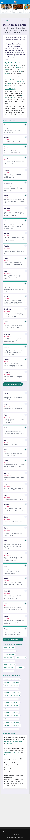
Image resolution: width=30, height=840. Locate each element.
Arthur (17, 79)
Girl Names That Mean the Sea (12, 679)
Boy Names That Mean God (11, 712)
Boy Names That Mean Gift (11, 699)
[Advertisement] (15, 810)
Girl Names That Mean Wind (11, 685)
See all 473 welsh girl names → (12, 384)
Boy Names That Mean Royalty (11, 702)
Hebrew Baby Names (9, 654)
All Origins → (20, 667)
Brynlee (7, 73)
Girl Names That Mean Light (11, 719)
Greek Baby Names (21, 657)
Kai (5, 85)
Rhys (23, 81)
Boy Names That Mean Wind (11, 729)
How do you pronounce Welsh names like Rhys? (13, 760)
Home (4, 21)
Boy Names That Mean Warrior (12, 695)
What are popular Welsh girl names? (14, 737)
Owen (6, 79)
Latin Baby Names (8, 657)
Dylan (10, 79)
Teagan (17, 65)
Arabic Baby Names (9, 661)
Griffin (19, 81)
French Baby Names (9, 667)
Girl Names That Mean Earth (11, 705)
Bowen (9, 83)
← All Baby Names (8, 671)
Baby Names (9, 21)
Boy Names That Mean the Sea (12, 692)
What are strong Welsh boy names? (14, 748)
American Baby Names (9, 651)
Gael (14, 85)
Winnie (20, 71)
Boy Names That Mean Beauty (11, 722)
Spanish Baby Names (9, 664)
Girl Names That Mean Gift (11, 689)
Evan (8, 85)
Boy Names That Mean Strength (12, 725)
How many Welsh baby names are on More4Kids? (14, 777)
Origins (14, 21)
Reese (6, 65)
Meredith (7, 69)
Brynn (10, 65)
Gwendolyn (19, 67)
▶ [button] (25, 124)
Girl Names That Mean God (11, 709)
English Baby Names (9, 647)
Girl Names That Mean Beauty (11, 682)
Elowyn (15, 69)
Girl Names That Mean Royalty (11, 715)
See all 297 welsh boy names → (13, 639)
